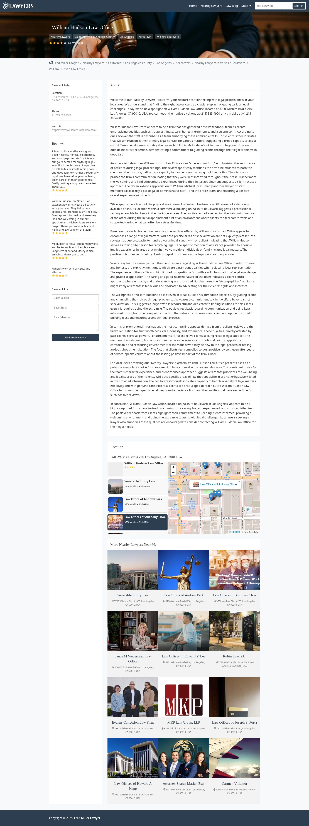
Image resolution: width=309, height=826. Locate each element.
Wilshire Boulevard (167, 36)
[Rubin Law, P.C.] (234, 631)
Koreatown (145, 36)
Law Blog (232, 6)
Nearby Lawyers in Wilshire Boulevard (220, 63)
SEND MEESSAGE (75, 337)
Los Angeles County (103, 36)
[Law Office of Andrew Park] (183, 570)
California (80, 36)
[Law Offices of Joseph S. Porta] (234, 697)
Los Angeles (126, 36)
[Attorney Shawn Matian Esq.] (183, 758)
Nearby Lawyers (211, 6)
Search (298, 5)
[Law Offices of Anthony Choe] (234, 570)
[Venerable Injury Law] (132, 570)
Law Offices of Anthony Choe (217, 485)
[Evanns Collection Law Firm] (132, 697)
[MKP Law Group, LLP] (183, 697)
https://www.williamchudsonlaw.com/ (74, 130)
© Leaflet (234, 532)
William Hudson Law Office (67, 69)
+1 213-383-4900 (62, 115)
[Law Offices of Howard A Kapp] (132, 758)
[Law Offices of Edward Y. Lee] (183, 631)
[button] (210, 498)
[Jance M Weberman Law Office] (132, 631)
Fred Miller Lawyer (66, 63)
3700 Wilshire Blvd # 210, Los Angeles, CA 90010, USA (75, 98)
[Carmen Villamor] (234, 758)
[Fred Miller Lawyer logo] (18, 8)
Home (193, 6)
